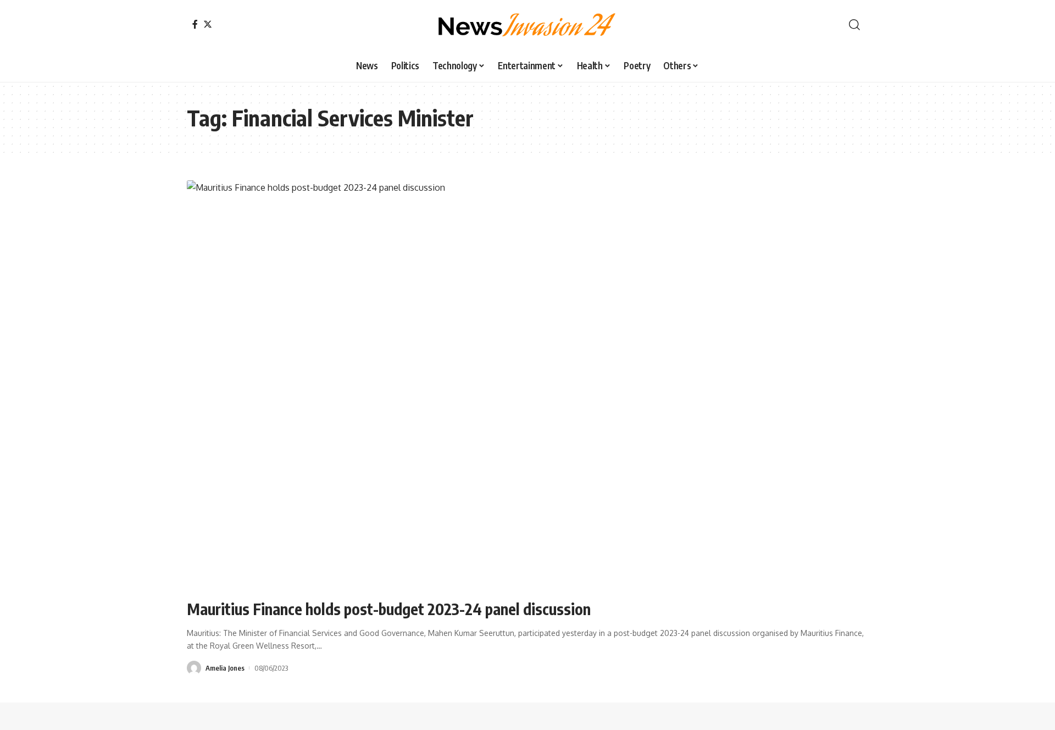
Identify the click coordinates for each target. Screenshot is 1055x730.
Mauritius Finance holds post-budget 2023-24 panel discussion (389, 608)
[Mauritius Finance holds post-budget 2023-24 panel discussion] (527, 384)
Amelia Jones (225, 667)
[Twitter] (208, 24)
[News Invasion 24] (527, 24)
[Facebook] (195, 24)
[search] (854, 24)
